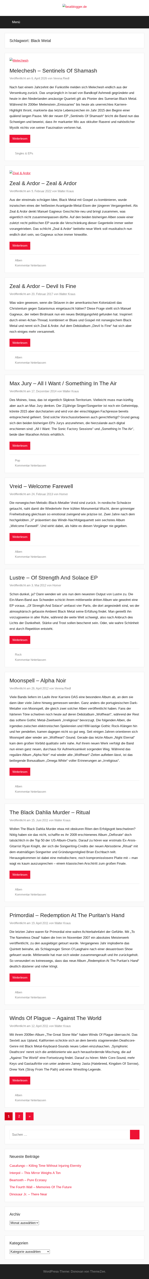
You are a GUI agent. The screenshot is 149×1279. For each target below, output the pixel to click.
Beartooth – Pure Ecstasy (28, 1180)
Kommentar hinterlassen (30, 265)
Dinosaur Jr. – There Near (28, 1194)
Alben (18, 260)
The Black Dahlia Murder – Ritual (50, 812)
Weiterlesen (19, 138)
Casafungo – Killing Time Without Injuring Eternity (45, 1166)
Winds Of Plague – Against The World (55, 1018)
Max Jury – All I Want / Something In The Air (63, 383)
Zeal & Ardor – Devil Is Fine (43, 286)
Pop (17, 460)
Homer (63, 494)
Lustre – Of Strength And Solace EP (54, 578)
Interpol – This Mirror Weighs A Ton (35, 1173)
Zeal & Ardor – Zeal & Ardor (43, 183)
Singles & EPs (24, 153)
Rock (18, 654)
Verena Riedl (61, 78)
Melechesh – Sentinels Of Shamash (53, 71)
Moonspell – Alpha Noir (38, 681)
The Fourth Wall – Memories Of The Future (41, 1187)
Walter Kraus (66, 191)
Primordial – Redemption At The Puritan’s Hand (67, 915)
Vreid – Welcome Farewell (41, 486)
